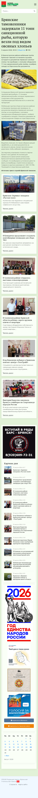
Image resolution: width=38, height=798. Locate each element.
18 (9, 747)
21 (22, 747)
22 (26, 747)
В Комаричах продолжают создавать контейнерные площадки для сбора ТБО (19, 237)
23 (31, 747)
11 (9, 744)
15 (26, 744)
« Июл (7, 756)
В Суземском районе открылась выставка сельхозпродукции (16, 279)
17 (5, 747)
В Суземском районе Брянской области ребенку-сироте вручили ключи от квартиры (17, 320)
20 (18, 747)
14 (22, 744)
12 (13, 744)
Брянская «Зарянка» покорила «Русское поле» (16, 196)
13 (18, 744)
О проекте (13, 784)
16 (30, 744)
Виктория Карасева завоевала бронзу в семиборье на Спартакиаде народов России (19, 402)
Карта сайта (22, 784)
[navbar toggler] (35, 4)
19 (13, 747)
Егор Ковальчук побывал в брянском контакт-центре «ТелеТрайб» (19, 361)
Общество (21, 50)
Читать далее (8, 208)
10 (5, 744)
